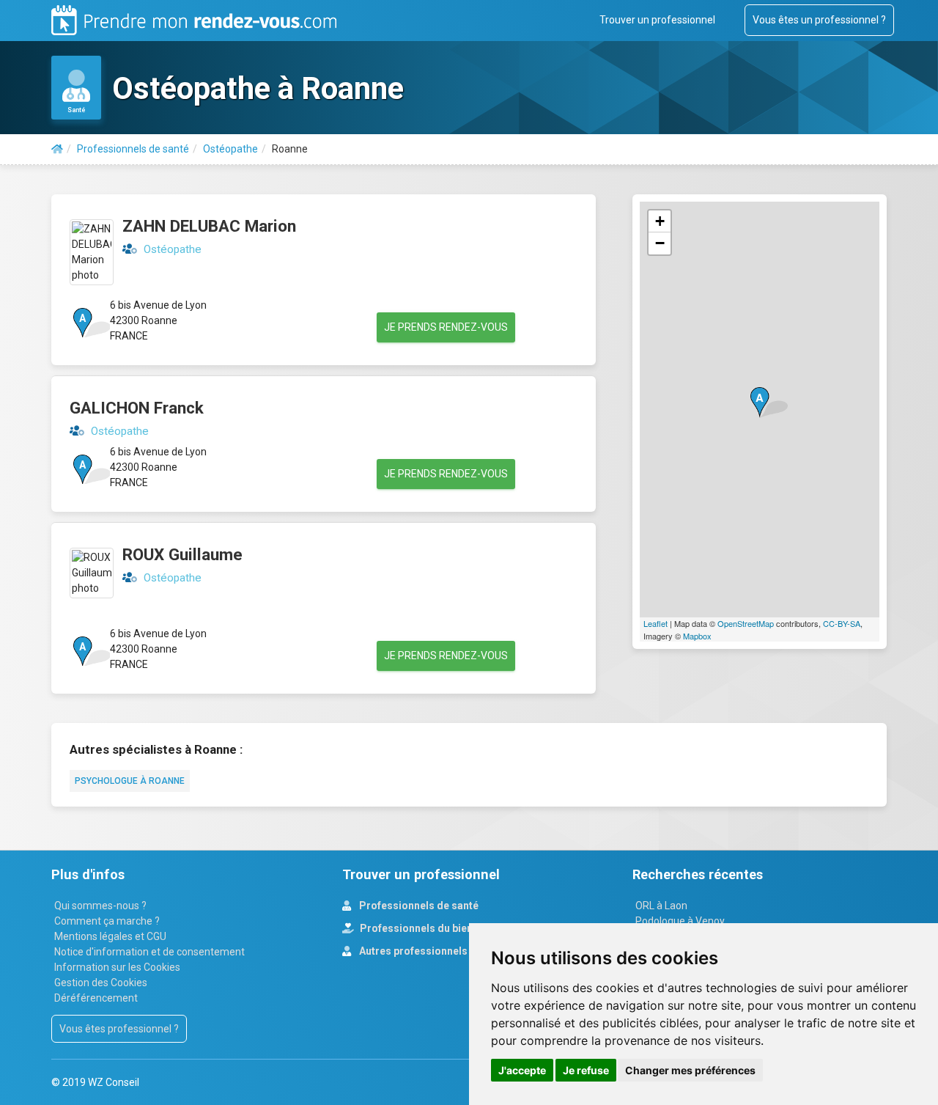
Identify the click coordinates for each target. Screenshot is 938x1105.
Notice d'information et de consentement (149, 952)
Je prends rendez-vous (446, 327)
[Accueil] (57, 149)
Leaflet (655, 623)
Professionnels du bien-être (427, 928)
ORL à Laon (661, 905)
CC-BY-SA (841, 623)
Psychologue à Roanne (130, 781)
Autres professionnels (412, 951)
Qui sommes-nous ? (100, 905)
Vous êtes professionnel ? (119, 1029)
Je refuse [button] (586, 1070)
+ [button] (660, 221)
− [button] (660, 243)
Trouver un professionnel (657, 20)
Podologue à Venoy (680, 921)
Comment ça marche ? (107, 921)
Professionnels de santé (418, 905)
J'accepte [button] (522, 1070)
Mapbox (697, 636)
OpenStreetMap (745, 623)
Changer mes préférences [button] (690, 1070)
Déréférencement (96, 998)
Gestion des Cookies (100, 982)
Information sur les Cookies (117, 967)
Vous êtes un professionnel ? (819, 20)
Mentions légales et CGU (110, 936)
